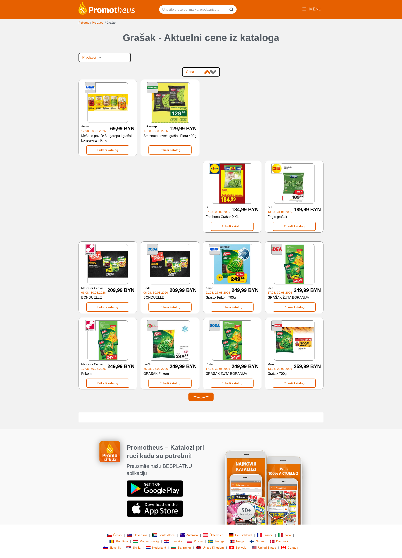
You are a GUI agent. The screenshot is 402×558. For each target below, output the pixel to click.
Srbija (136, 547)
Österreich (216, 535)
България (184, 547)
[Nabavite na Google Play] (155, 488)
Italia (288, 535)
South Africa (167, 535)
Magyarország (149, 541)
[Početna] (107, 7)
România (122, 541)
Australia (192, 535)
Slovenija (115, 547)
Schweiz (241, 547)
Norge (240, 541)
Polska (198, 541)
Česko (117, 535)
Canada (293, 547)
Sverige (219, 541)
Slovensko (140, 535)
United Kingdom (213, 547)
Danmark (282, 541)
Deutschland (243, 535)
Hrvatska (176, 541)
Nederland (159, 547)
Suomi (260, 541)
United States (267, 547)
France (268, 535)
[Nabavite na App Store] (155, 508)
